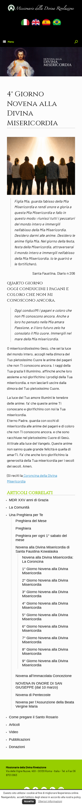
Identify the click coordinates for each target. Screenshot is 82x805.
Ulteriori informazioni (50, 801)
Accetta (29, 801)
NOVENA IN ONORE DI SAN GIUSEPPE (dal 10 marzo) (39, 685)
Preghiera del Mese (31, 521)
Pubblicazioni (19, 740)
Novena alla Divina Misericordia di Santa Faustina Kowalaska (42, 549)
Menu (11, 41)
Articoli (14, 725)
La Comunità (19, 507)
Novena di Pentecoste (33, 695)
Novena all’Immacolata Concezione (44, 676)
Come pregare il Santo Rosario (33, 717)
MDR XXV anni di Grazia (28, 500)
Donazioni (17, 747)
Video (13, 732)
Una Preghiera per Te (26, 515)
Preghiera (23, 528)
